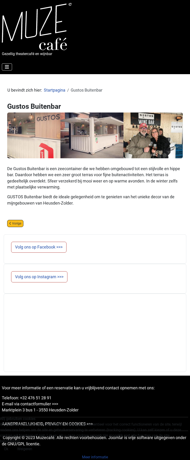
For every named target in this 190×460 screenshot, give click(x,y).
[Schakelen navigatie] (7, 66)
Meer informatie (95, 457)
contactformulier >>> (39, 404)
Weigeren (24, 449)
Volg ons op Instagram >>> (39, 277)
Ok (6, 449)
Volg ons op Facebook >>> (39, 247)
